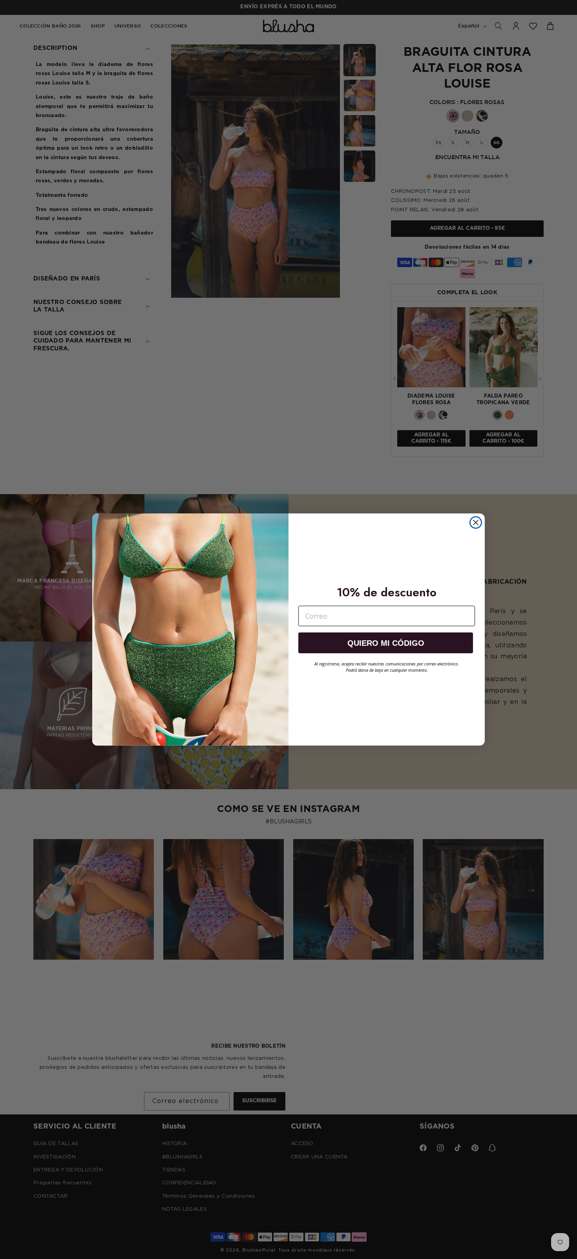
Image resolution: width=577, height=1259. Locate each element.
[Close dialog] (476, 522)
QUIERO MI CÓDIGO (385, 643)
